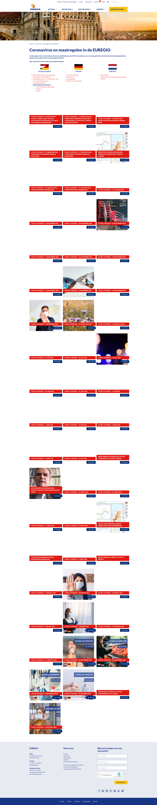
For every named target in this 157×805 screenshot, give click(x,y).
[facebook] (99, 791)
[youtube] (114, 791)
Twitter (38, 91)
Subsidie (65, 760)
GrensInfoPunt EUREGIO (70, 761)
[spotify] (122, 791)
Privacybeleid (86, 801)
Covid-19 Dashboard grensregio (45, 87)
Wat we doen (67, 758)
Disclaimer (77, 801)
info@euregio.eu (34, 765)
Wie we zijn (66, 756)
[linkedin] (118, 791)
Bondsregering (71, 79)
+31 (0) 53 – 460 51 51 (35, 763)
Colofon (69, 801)
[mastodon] (106, 791)
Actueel (65, 754)
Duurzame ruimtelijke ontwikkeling (73, 765)
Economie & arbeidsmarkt (70, 767)
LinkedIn (38, 89)
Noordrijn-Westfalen (73, 75)
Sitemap (95, 801)
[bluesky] (103, 791)
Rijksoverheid (104, 75)
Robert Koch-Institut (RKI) (74, 81)
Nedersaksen (70, 77)
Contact (62, 801)
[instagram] (110, 791)
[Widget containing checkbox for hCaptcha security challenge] (109, 775)
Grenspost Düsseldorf (39, 83)
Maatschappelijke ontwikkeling (72, 769)
